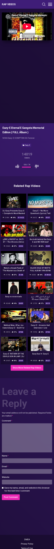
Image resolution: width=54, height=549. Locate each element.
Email (5, 466)
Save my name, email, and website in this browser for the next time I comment (27, 489)
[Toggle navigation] (50, 4)
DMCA (27, 539)
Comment (7, 421)
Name (5, 456)
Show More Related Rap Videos (27, 368)
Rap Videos (9, 4)
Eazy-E (27, 145)
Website (5, 477)
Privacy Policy (27, 544)
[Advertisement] (27, 81)
